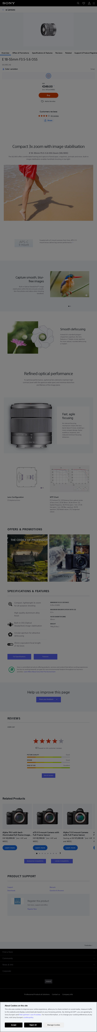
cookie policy (28, 1017)
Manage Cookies (53, 1025)
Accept (13, 1025)
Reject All (33, 1025)
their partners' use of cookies (30, 1015)
